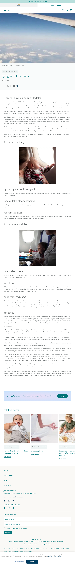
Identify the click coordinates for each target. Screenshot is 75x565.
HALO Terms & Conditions (18, 548)
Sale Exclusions (65, 548)
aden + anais (9, 65)
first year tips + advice (10, 71)
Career (47, 548)
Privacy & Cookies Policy (54, 556)
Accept (32, 561)
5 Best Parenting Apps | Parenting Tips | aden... (50, 541)
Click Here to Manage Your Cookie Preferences (20, 551)
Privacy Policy (7, 548)
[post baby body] (44, 428)
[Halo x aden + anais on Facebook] (5, 501)
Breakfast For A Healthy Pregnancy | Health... (37, 544)
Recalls (5, 551)
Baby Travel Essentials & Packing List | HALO (22, 541)
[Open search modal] (9, 10)
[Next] (54, 1)
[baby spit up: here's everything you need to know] (17, 428)
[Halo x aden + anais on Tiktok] (13, 501)
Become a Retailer (55, 548)
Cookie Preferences (19, 561)
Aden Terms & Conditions (32, 548)
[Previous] (21, 1)
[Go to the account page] (67, 10)
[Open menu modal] (5, 10)
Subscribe (8, 532)
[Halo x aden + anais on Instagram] (9, 501)
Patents (42, 548)
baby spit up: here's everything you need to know (16, 452)
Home (3, 65)
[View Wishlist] (63, 10)
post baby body (37, 451)
